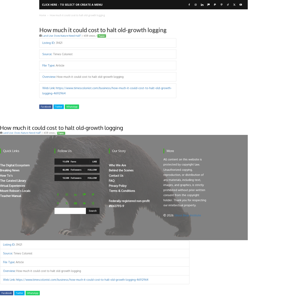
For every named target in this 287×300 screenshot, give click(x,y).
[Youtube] (241, 4)
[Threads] (93, 203)
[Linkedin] (202, 4)
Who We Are (117, 165)
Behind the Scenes (121, 170)
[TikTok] (228, 4)
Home (42, 15)
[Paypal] (215, 4)
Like (94, 161)
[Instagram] (196, 4)
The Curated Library (13, 180)
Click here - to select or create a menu (72, 4)
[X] (234, 4)
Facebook (46, 106)
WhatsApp (72, 106)
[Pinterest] (221, 4)
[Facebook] (189, 4)
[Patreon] (208, 4)
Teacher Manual (10, 196)
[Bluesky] (84, 203)
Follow (92, 169)
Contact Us (116, 175)
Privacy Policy (118, 186)
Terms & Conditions (122, 191)
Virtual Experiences (12, 186)
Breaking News (10, 170)
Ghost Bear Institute (187, 215)
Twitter (58, 106)
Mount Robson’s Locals (15, 191)
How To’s (6, 175)
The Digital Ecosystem (15, 165)
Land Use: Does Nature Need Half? (61, 35)
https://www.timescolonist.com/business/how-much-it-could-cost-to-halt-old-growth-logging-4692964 (82, 279)
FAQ (112, 180)
